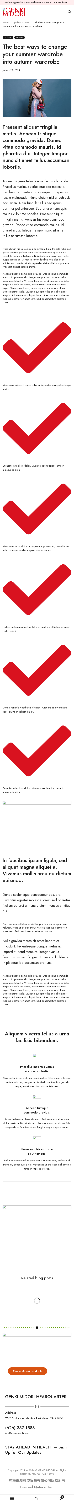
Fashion (7, 37)
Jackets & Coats (21, 22)
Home (5, 22)
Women (19, 37)
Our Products (60, 2)
